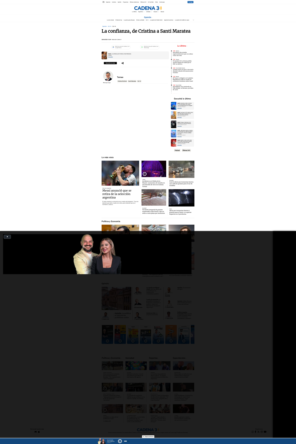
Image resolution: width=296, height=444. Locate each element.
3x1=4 (139, 81)
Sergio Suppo (108, 82)
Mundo (162, 11)
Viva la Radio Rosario (180, 68)
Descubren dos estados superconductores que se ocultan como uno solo (183, 54)
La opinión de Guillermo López (182, 20)
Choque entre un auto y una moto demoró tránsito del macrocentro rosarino (183, 71)
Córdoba (148, 11)
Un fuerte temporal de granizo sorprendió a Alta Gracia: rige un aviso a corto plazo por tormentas (153, 211)
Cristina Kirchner (122, 81)
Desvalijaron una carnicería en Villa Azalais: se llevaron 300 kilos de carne (183, 88)
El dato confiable (140, 20)
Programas (125, 2)
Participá (190, 2)
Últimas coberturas (134, 2)
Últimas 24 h (143, 2)
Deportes (108, 2)
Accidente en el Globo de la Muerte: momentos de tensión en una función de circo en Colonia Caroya (153, 183)
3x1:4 (147, 20)
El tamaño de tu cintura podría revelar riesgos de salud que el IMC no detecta (182, 62)
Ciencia (177, 51)
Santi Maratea (132, 81)
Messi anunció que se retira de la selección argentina (116, 194)
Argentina (140, 11)
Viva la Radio (178, 85)
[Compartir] (123, 63)
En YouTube (151, 2)
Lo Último (134, 11)
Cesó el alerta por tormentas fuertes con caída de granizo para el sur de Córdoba (181, 183)
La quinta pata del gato (129, 20)
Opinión (119, 2)
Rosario (155, 11)
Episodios (110, 57)
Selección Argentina (106, 188)
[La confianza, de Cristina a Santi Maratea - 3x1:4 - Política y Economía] (104, 55)
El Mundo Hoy (118, 20)
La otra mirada (110, 20)
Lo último (182, 46)
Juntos (143, 179)
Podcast (177, 150)
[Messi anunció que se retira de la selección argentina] (120, 173)
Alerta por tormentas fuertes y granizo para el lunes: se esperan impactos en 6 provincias (180, 212)
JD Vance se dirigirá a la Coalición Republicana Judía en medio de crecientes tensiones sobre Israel (183, 79)
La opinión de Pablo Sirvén (156, 20)
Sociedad (171, 180)
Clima (156, 2)
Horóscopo (162, 2)
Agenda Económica (168, 20)
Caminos (114, 2)
